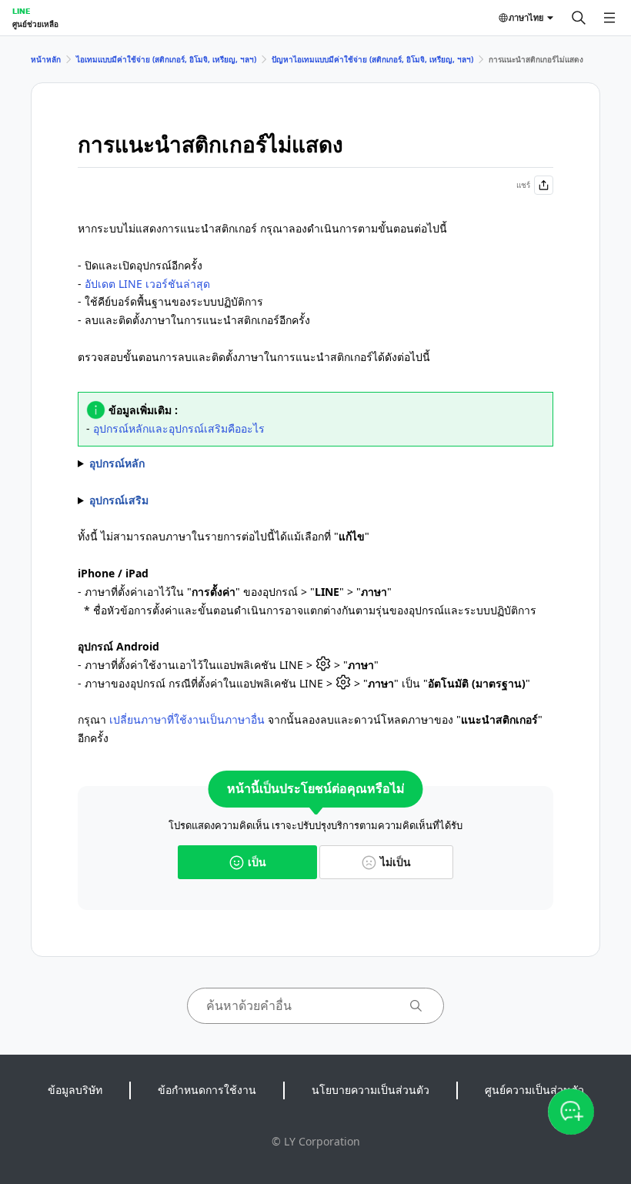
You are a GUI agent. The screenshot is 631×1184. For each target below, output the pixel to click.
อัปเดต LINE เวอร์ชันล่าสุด (147, 283)
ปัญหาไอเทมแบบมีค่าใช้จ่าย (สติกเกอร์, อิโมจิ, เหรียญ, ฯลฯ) (372, 59)
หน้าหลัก (46, 59)
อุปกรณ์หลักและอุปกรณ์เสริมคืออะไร (179, 428)
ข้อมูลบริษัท (75, 1089)
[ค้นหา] (578, 17)
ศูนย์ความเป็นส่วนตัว (534, 1089)
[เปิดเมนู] (609, 17)
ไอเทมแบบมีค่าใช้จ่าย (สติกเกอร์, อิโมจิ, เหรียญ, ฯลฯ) (166, 59)
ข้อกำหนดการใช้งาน (207, 1089)
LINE (21, 10)
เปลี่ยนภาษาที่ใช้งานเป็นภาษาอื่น (187, 719)
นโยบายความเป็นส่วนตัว (370, 1089)
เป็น (257, 862)
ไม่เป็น (395, 862)
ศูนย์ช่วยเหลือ (35, 23)
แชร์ (523, 184)
